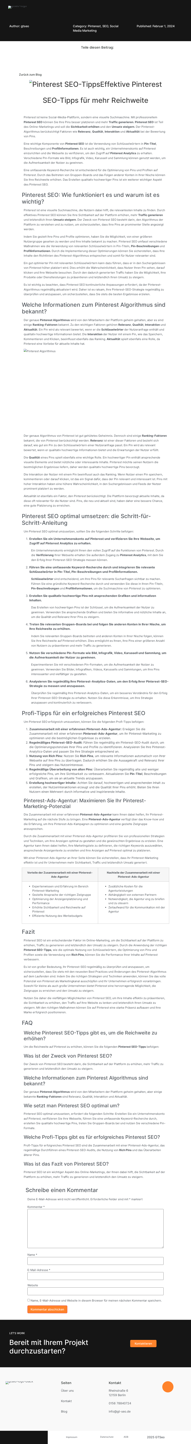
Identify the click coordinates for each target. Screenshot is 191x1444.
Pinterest (94, 26)
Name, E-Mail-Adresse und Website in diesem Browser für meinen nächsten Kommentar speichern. (96, 1300)
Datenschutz (107, 1436)
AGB (129, 1436)
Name (32, 1254)
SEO (105, 26)
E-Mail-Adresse (38, 1270)
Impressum (71, 1437)
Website (32, 1285)
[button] (184, 7)
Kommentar (36, 1206)
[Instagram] (24, 1436)
